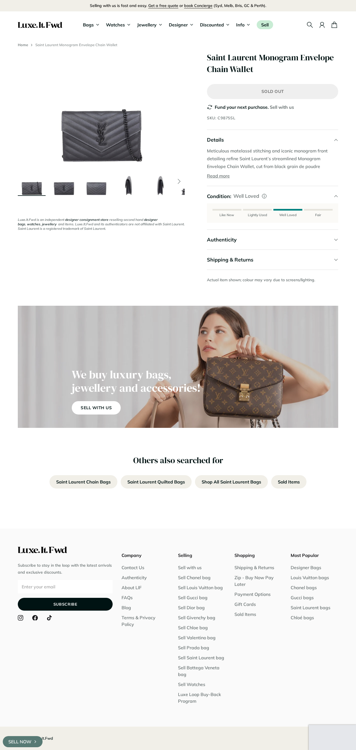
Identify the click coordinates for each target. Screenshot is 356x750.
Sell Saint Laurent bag (201, 657)
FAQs (127, 597)
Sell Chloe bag (193, 627)
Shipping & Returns (254, 567)
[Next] (179, 181)
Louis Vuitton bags (310, 577)
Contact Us (133, 567)
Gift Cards (245, 604)
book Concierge (198, 5)
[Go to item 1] (32, 181)
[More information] (264, 196)
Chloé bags (302, 617)
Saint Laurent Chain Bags (83, 482)
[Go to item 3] (96, 181)
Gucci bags (302, 597)
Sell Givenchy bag (196, 617)
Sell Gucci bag (192, 597)
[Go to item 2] (64, 181)
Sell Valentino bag (197, 637)
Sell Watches (191, 684)
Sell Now (19, 741)
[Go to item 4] (128, 181)
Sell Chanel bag (194, 577)
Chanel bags (304, 587)
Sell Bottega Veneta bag (198, 671)
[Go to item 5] (161, 181)
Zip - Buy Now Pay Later (254, 581)
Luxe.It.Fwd (42, 738)
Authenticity (134, 577)
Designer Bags (306, 567)
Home (23, 45)
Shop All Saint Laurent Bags (231, 482)
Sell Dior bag (191, 607)
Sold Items (289, 482)
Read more (218, 176)
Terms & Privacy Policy (138, 621)
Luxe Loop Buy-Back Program (199, 698)
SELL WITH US (96, 407)
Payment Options (252, 594)
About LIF (132, 587)
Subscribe (65, 604)
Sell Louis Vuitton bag (200, 587)
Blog (126, 607)
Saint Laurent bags (310, 607)
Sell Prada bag (193, 647)
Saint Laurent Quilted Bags (156, 482)
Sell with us (282, 107)
